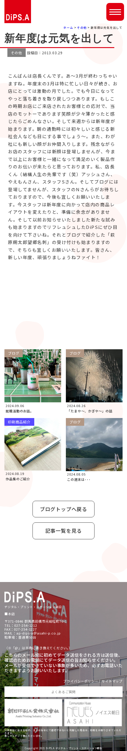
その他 (82, 27)
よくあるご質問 (63, 691)
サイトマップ (112, 681)
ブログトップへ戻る (63, 509)
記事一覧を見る (63, 530)
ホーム (68, 27)
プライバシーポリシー (80, 681)
